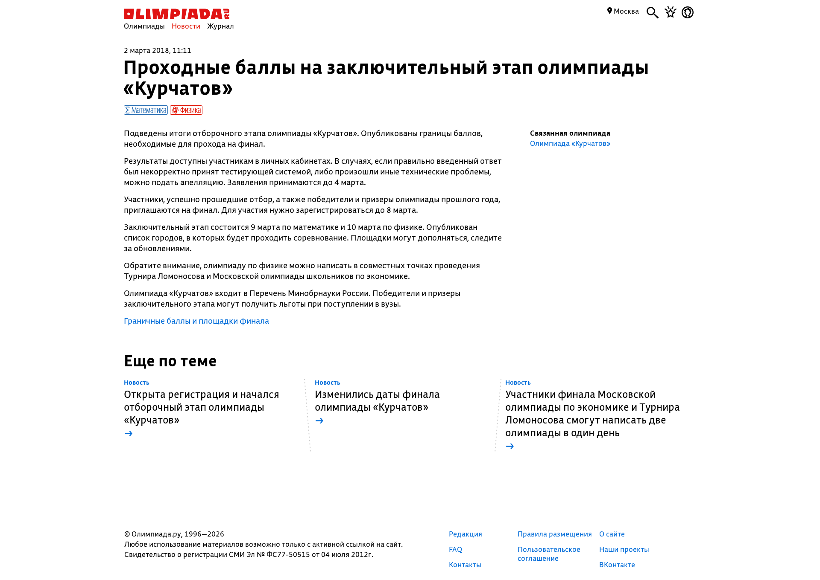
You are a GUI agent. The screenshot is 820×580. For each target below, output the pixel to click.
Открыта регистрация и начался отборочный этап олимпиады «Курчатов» (201, 409)
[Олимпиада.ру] (176, 13)
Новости (186, 25)
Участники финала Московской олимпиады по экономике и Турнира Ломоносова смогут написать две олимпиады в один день (592, 416)
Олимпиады (144, 25)
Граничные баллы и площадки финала (196, 321)
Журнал (220, 25)
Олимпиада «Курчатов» (570, 143)
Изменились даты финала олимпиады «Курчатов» (377, 403)
